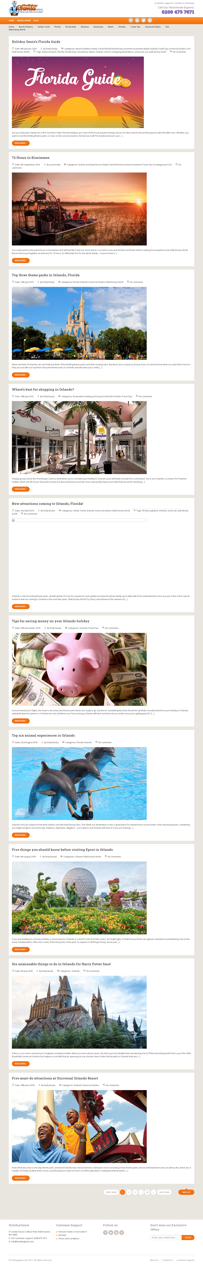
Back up (186, 1192)
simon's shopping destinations (119, 51)
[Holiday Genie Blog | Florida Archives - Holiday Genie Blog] (27, 8)
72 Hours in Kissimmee (30, 158)
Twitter (144, 21)
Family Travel (44, 26)
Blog (36, 20)
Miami (110, 26)
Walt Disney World (17, 29)
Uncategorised (160, 164)
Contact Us (167, 1260)
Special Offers (23, 20)
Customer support (163, 3)
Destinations (79, 396)
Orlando (122, 26)
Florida (57, 26)
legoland (154, 510)
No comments (179, 51)
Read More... (21, 143)
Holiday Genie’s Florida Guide (36, 42)
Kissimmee (98, 26)
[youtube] (116, 1232)
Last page (164, 1192)
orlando (99, 51)
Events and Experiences (90, 164)
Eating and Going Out (95, 396)
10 (147, 1192)
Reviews (190, 3)
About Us (154, 1260)
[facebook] (105, 1232)
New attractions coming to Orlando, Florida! (47, 504)
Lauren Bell (54, 164)
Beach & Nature (26, 26)
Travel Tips (135, 26)
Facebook (131, 21)
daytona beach (49, 51)
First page (111, 1192)
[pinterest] (121, 1232)
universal (139, 51)
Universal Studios (153, 26)
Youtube (138, 21)
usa (146, 51)
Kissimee (85, 26)
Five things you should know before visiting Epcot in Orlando (62, 850)
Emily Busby (52, 48)
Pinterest (150, 21)
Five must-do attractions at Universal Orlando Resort (55, 1078)
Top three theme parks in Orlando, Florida (46, 275)
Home (11, 20)
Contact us (179, 3)
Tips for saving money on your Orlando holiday (50, 621)
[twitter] (110, 1232)
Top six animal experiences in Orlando (43, 735)
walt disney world (157, 51)
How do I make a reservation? (72, 1231)
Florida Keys (70, 26)
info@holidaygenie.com (22, 1241)
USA (167, 26)
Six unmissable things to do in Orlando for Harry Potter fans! (61, 964)
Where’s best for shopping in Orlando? (43, 389)
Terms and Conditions (68, 1238)
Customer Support (185, 1260)
